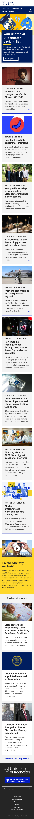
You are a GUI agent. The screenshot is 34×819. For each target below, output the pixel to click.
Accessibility (17, 796)
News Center (8, 11)
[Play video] (17, 548)
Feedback (17, 802)
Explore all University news (16, 758)
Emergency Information (17, 810)
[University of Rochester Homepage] (9, 3)
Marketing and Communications (12, 8)
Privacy (17, 804)
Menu (30, 11)
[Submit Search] (29, 789)
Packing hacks (10, 59)
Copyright (17, 807)
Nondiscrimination (17, 799)
